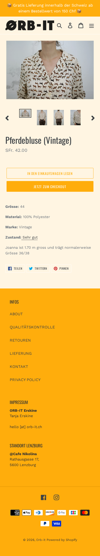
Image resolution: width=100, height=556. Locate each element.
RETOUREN (20, 340)
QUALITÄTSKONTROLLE (32, 327)
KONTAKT (19, 366)
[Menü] (91, 25)
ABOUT (16, 314)
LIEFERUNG (21, 353)
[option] (25, 114)
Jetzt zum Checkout (50, 186)
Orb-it (40, 540)
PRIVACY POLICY (25, 379)
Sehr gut (29, 237)
